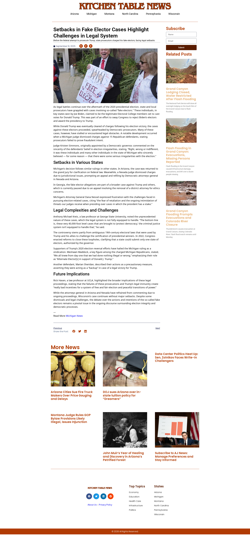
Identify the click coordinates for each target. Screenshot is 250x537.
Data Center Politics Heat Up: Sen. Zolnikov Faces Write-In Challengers (176, 357)
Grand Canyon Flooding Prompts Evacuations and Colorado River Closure (179, 218)
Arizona (74, 13)
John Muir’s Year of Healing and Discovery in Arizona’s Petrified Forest (123, 456)
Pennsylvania (153, 13)
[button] (81, 46)
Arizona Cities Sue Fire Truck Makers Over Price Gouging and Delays (72, 395)
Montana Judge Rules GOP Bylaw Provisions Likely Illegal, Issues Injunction (71, 418)
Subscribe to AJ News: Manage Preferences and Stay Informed (174, 456)
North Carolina (130, 13)
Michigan (92, 13)
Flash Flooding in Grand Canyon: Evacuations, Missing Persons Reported (178, 155)
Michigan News (74, 315)
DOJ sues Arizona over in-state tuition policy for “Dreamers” (122, 395)
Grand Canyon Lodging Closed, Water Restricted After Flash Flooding (181, 94)
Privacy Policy (105, 504)
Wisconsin (174, 13)
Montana (109, 13)
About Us (92, 504)
